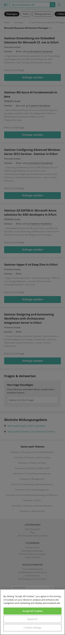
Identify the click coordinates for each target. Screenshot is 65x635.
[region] (32, 612)
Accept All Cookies (32, 611)
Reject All (32, 619)
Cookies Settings (32, 627)
